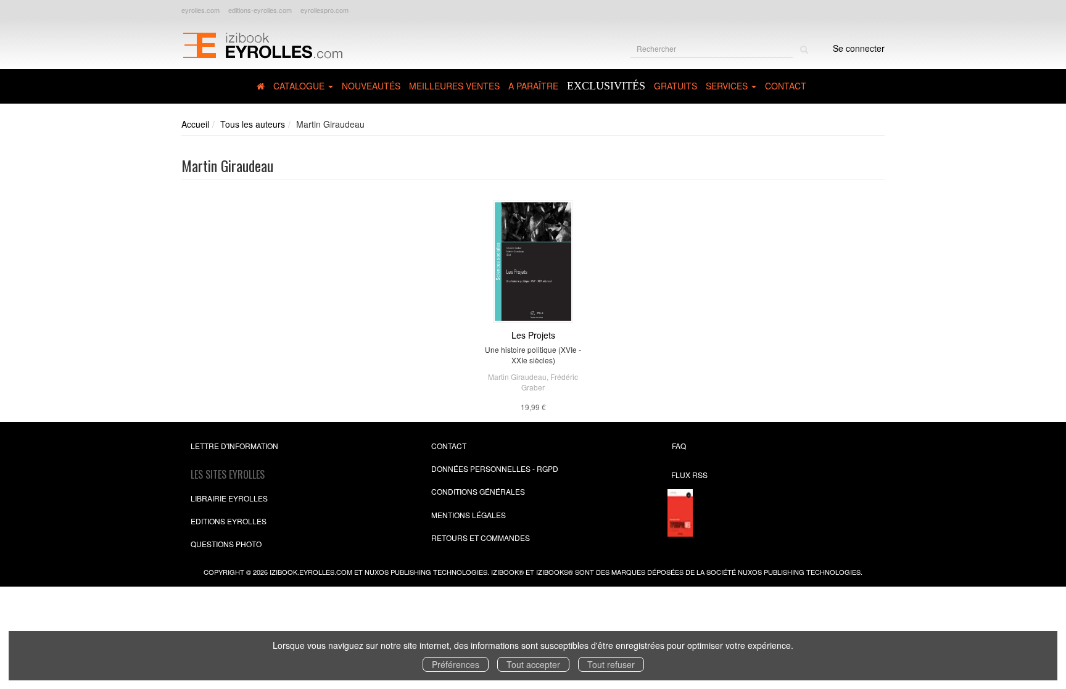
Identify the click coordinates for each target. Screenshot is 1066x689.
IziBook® (507, 572)
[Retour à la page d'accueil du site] (262, 44)
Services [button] (728, 86)
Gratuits (675, 86)
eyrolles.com (200, 10)
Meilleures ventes (454, 86)
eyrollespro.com (324, 10)
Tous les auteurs (252, 124)
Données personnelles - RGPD (494, 468)
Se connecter (859, 48)
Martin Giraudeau (517, 376)
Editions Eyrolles (228, 521)
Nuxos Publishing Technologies (799, 572)
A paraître (533, 86)
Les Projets (533, 335)
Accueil (195, 124)
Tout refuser (611, 664)
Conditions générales (478, 491)
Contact (785, 86)
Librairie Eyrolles (229, 498)
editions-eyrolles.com (260, 10)
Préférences (455, 664)
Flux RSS (689, 474)
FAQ (679, 445)
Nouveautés (371, 86)
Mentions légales (468, 515)
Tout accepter (533, 664)
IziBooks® (554, 572)
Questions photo (226, 543)
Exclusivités (606, 86)
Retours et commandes (480, 537)
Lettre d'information (234, 445)
